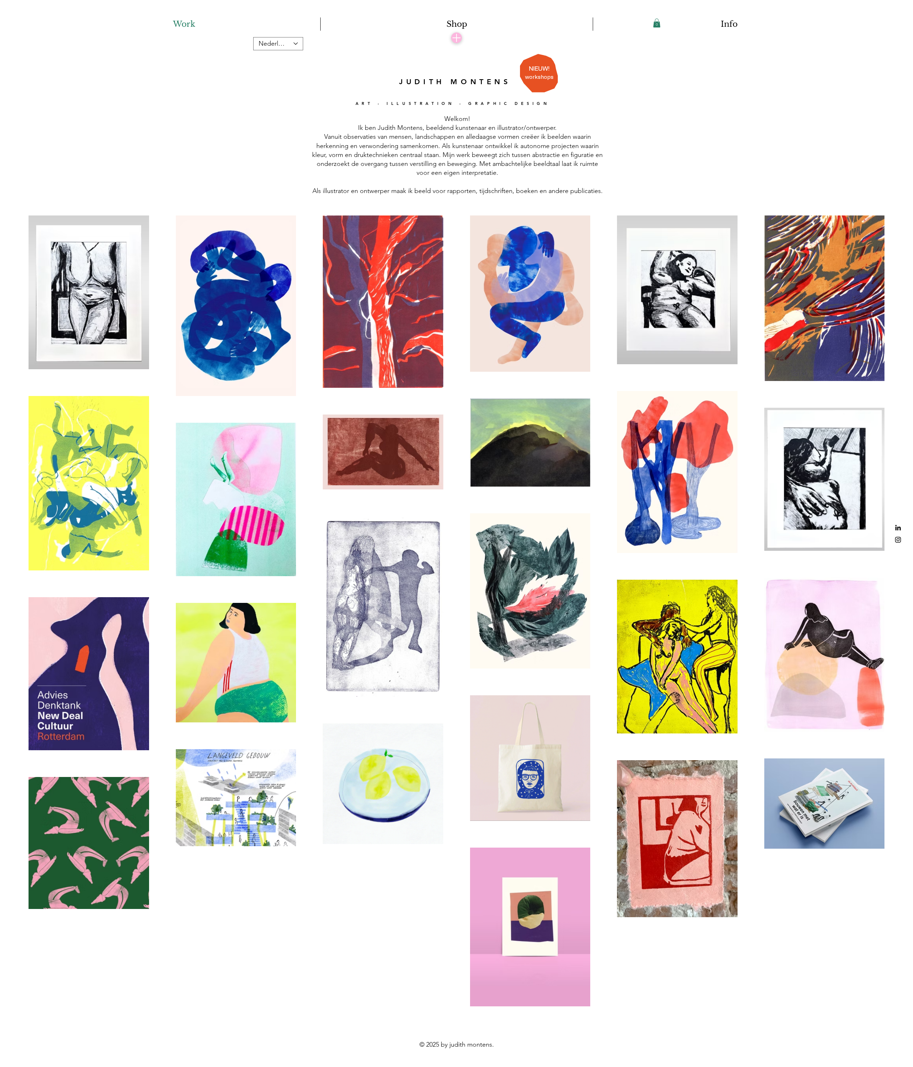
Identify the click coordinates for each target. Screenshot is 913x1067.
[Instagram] (898, 540)
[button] (656, 23)
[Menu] (456, 37)
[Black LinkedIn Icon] (898, 528)
